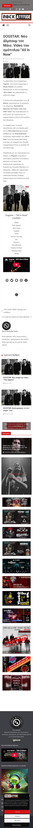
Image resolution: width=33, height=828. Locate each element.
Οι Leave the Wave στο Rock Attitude (15, 317)
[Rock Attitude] (3, 25)
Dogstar (7, 61)
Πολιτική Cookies (16, 825)
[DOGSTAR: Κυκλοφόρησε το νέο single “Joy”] (16, 391)
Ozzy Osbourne (16, 474)
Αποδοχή (17, 811)
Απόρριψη (17, 816)
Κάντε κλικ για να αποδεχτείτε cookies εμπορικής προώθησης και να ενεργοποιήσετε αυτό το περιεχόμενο (16, 426)
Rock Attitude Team (19, 58)
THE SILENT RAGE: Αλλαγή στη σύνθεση (15, 310)
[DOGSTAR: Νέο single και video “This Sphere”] (16, 360)
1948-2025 (16, 478)
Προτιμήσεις (17, 820)
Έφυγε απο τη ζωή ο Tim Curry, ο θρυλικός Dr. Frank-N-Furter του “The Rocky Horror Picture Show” (15, 447)
